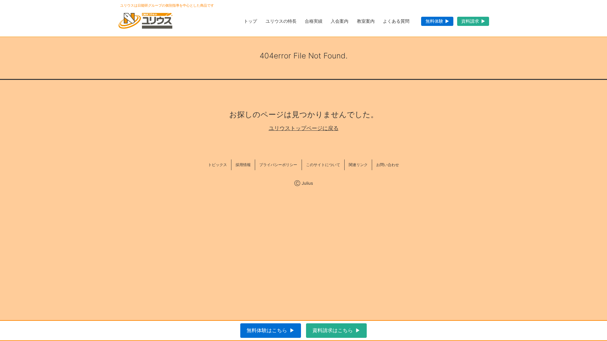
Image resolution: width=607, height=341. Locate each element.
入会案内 (339, 21)
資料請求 (470, 21)
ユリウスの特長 (281, 21)
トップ (250, 21)
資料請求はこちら (332, 330)
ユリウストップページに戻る (304, 128)
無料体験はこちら (267, 330)
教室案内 (366, 21)
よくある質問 (396, 21)
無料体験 (434, 21)
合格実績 (313, 21)
